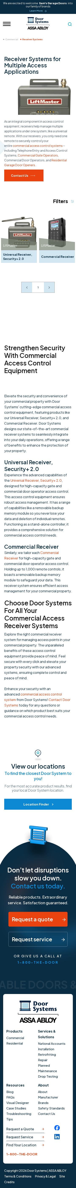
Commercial (11, 39)
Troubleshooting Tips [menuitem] (18, 1116)
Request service (32, 939)
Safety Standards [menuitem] (51, 1108)
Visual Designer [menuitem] (17, 1103)
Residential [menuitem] (14, 1043)
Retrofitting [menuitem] (47, 1054)
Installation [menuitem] (46, 1049)
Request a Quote (20, 1129)
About (43, 1085)
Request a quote (33, 919)
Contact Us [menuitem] (46, 1114)
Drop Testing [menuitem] (48, 1076)
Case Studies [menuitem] (16, 1108)
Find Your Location (21, 1145)
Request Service (19, 1137)
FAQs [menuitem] (10, 1097)
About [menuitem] (43, 1092)
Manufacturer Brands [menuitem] (48, 1100)
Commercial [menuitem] (15, 1038)
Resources (15, 1085)
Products (14, 1031)
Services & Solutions (47, 1034)
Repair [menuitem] (43, 1060)
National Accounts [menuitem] (51, 1043)
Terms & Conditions (17, 1176)
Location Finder (36, 804)
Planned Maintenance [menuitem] (47, 1068)
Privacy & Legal (45, 1176)
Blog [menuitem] (10, 1092)
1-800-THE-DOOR (38, 962)
